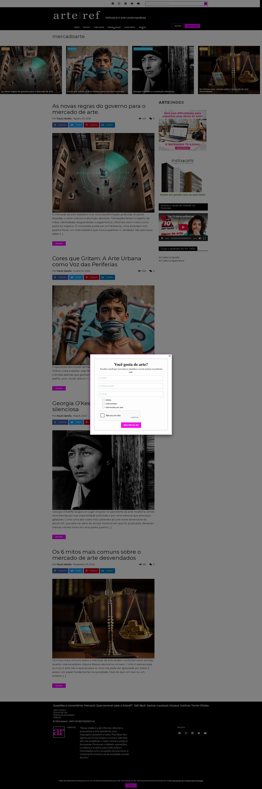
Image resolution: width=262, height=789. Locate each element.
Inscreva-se (131, 425)
